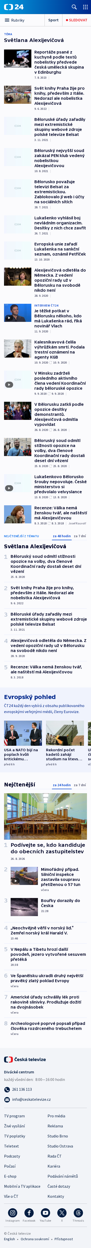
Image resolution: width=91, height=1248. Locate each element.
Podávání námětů (63, 1176)
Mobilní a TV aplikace (22, 1186)
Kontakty (56, 1196)
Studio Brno (58, 1135)
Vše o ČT (11, 1196)
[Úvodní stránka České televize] (25, 1059)
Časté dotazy (59, 1186)
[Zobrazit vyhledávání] (74, 7)
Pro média (56, 1115)
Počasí (9, 1166)
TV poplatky (14, 1135)
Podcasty (12, 1156)
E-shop (10, 1176)
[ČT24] (14, 7)
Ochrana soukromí (35, 1239)
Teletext (11, 1146)
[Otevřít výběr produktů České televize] (85, 7)
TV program (14, 1115)
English (9, 1239)
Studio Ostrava (60, 1146)
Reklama (55, 1125)
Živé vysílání (14, 1125)
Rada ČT (55, 1156)
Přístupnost (64, 1239)
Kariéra (54, 1166)
